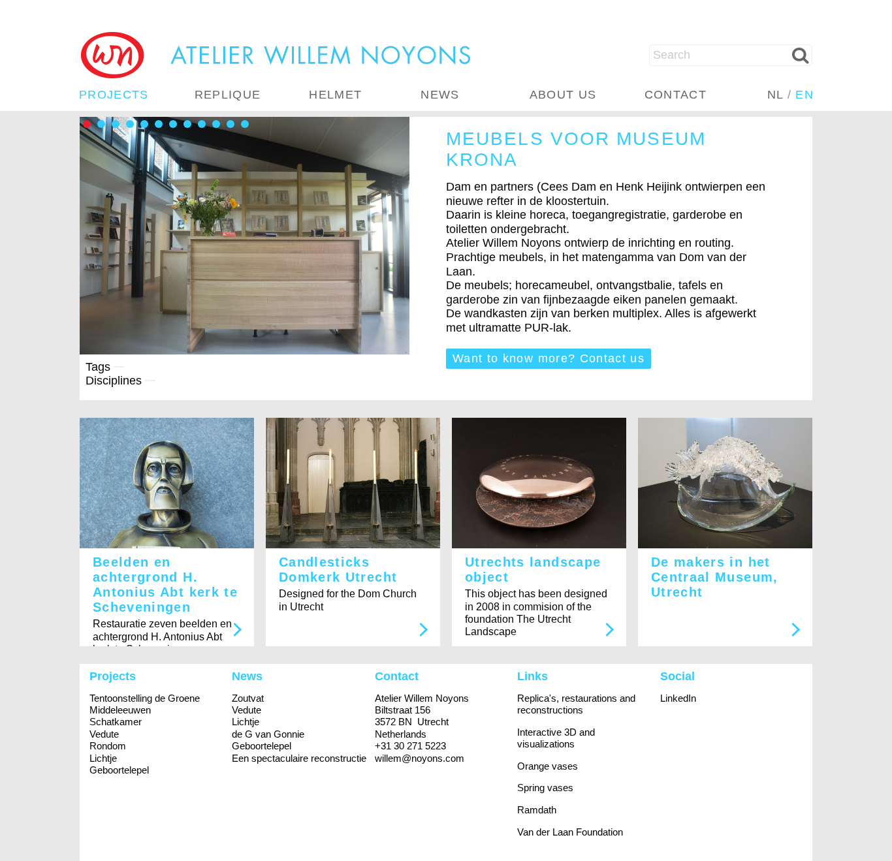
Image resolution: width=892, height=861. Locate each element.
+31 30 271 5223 (410, 745)
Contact (676, 94)
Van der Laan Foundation (570, 832)
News (440, 94)
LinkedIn (678, 698)
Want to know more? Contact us (549, 358)
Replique (228, 94)
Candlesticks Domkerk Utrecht (338, 569)
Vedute (104, 734)
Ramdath (536, 809)
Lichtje (103, 758)
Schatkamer (115, 721)
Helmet (335, 94)
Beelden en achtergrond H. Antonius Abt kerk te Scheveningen (165, 584)
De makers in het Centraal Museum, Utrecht (714, 577)
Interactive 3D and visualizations (556, 738)
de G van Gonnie (268, 734)
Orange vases (547, 766)
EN (804, 94)
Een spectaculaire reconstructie (299, 758)
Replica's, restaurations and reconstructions (576, 704)
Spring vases (545, 787)
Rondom (107, 745)
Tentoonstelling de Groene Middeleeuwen (144, 704)
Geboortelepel (119, 769)
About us (563, 94)
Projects (114, 94)
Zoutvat (248, 698)
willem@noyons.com (419, 758)
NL (775, 94)
